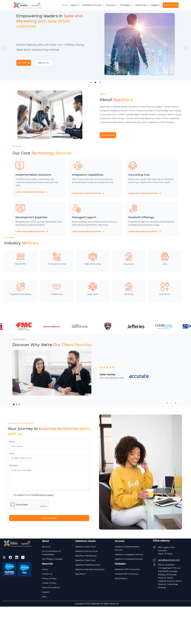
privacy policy (46, 495)
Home (64, 5)
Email (11, 453)
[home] (28, 5)
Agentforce (80, 574)
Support (155, 5)
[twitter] (4, 557)
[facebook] (10, 557)
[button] (75, 5)
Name (12, 442)
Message (13, 465)
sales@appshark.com (169, 560)
